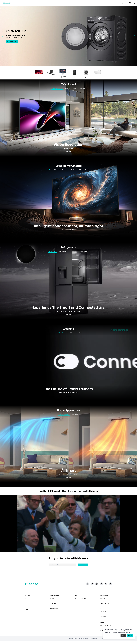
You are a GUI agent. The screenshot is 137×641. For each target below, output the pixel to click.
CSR (101, 608)
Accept (130, 635)
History (102, 601)
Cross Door (52, 251)
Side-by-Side (63, 251)
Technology (103, 611)
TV (25, 598)
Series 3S (78, 333)
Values (102, 606)
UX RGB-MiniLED (57, 88)
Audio (26, 601)
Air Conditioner (64, 414)
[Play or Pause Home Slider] (130, 64)
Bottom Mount (85, 251)
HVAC (76, 601)
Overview (102, 598)
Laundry (52, 601)
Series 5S (69, 333)
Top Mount (74, 251)
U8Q (66, 88)
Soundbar (83, 88)
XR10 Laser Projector (84, 170)
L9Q (49, 170)
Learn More (12, 42)
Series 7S (60, 333)
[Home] (6, 3)
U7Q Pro (74, 88)
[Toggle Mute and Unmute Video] (110, 545)
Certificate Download (105, 625)
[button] (135, 36)
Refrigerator (53, 598)
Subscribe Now (83, 565)
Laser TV (27, 609)
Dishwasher (53, 603)
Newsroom (103, 614)
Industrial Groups (104, 603)
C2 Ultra (72, 170)
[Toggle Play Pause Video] (106, 545)
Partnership (103, 616)
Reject (123, 635)
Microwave (75, 414)
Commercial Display (80, 598)
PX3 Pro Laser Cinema (60, 170)
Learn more (69, 152)
